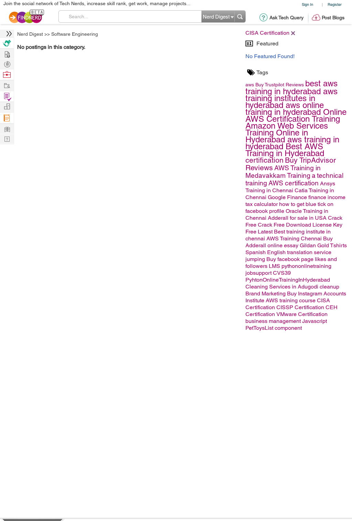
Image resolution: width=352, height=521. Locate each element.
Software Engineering (74, 34)
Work (7, 74)
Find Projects (7, 85)
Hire (7, 43)
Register (335, 4)
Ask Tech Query (287, 17)
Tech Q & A (7, 138)
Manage (7, 96)
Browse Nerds (7, 63)
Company (7, 106)
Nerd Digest (30, 34)
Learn (7, 118)
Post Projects (7, 53)
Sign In (307, 4)
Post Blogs (333, 17)
